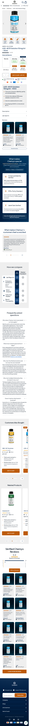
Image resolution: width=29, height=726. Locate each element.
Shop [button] (4, 703)
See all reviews (14, 148)
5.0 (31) (11, 52)
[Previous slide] (7, 255)
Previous (3, 23)
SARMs (4, 46)
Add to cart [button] (10, 470)
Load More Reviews (14, 671)
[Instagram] (18, 719)
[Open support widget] (26, 723)
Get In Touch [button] (6, 711)
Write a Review (14, 570)
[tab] (12, 478)
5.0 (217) (6, 450)
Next (25, 23)
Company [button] (5, 700)
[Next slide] (22, 255)
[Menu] (3, 2)
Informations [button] (6, 707)
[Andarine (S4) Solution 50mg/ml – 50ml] (11, 500)
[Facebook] (9, 719)
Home (3, 8)
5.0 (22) (6, 513)
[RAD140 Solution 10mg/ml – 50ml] (11, 437)
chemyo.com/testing (16, 356)
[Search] (23, 2)
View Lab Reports (7, 55)
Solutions (9, 8)
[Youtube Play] (14, 719)
